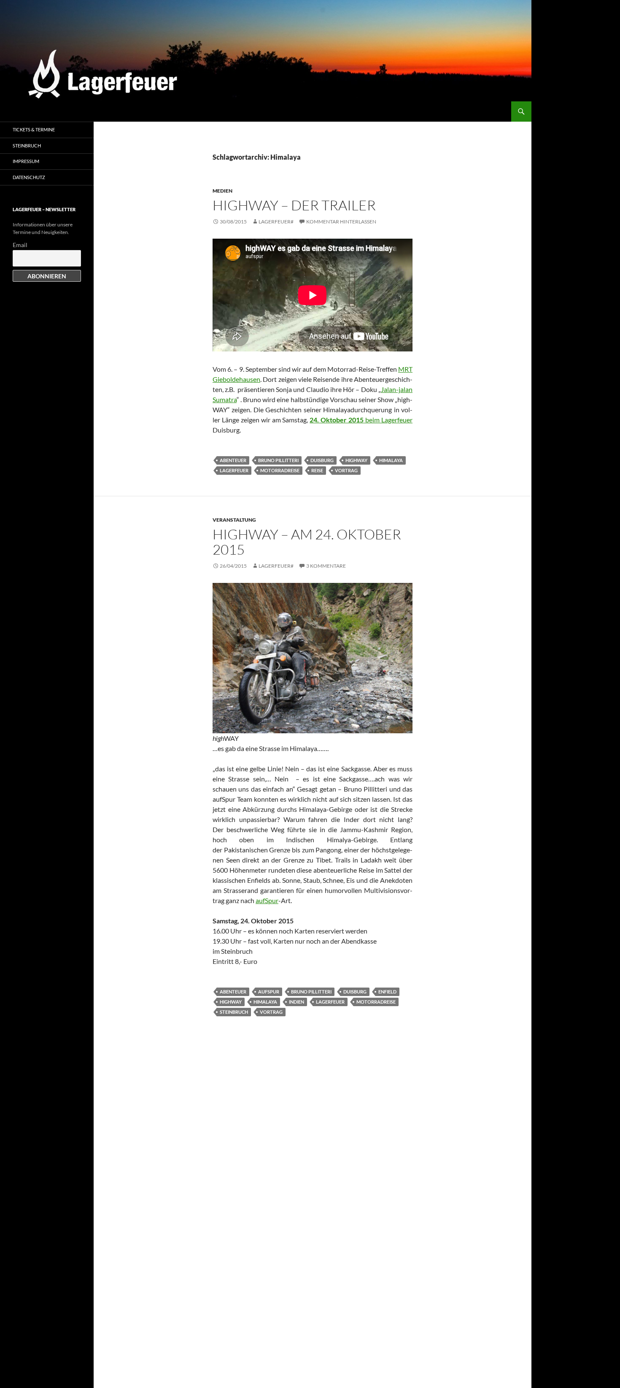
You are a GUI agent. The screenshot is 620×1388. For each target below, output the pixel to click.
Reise (317, 470)
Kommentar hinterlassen (341, 221)
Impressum (26, 161)
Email (20, 244)
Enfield (387, 991)
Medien (222, 191)
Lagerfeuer (234, 470)
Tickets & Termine (34, 129)
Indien (296, 1001)
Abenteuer (233, 460)
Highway (356, 460)
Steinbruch (234, 1012)
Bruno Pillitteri (278, 460)
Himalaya (391, 460)
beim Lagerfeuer (361, 420)
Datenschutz (29, 177)
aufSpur (267, 900)
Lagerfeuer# (276, 221)
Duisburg (322, 460)
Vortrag (346, 470)
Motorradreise (279, 470)
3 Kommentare (326, 566)
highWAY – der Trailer (294, 205)
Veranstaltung (234, 520)
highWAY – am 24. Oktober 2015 (307, 541)
